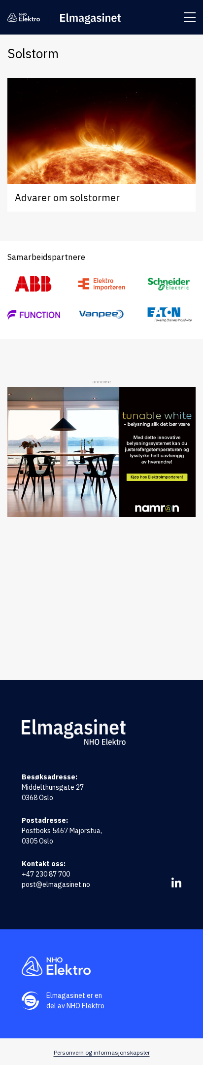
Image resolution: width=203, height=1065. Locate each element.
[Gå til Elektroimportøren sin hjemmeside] (101, 283)
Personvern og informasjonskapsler (102, 1052)
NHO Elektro (85, 1005)
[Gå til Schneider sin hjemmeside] (169, 284)
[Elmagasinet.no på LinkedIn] (176, 882)
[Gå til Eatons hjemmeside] (169, 314)
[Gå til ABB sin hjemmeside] (33, 284)
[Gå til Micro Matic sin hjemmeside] (33, 314)
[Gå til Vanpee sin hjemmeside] (101, 314)
